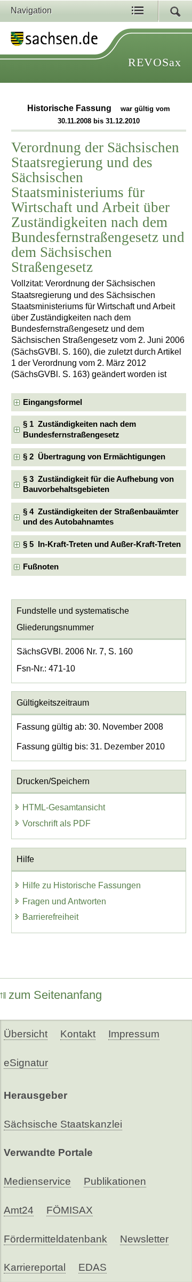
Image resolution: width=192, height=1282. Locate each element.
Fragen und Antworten (64, 901)
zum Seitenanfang (55, 995)
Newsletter (144, 1239)
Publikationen (115, 1181)
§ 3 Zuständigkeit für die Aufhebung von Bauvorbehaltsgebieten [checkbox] (98, 484)
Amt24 (19, 1210)
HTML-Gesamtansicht (63, 807)
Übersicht (25, 1033)
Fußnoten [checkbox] (41, 566)
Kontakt (77, 1033)
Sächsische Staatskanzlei (63, 1124)
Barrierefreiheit (50, 916)
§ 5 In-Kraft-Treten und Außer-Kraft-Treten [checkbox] (102, 544)
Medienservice (37, 1181)
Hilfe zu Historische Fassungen (81, 885)
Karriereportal (35, 1267)
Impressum (133, 1033)
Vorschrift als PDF (56, 823)
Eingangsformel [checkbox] (52, 402)
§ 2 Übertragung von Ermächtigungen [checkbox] (94, 456)
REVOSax (154, 62)
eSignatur (26, 1062)
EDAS (92, 1267)
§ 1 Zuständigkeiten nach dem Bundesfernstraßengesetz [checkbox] (79, 429)
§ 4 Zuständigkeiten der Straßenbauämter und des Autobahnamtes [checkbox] (101, 516)
